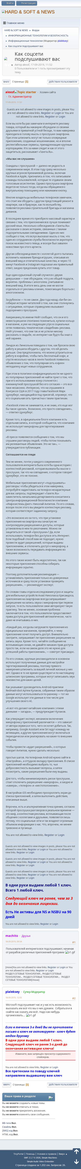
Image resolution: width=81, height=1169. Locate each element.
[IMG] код (7, 1130)
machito (11, 936)
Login (58, 113)
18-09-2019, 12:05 (13, 997)
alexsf (9, 92)
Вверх (6, 1084)
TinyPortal (19, 1153)
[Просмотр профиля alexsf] (9, 65)
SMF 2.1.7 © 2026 (32, 1158)
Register (46, 113)
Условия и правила (46, 1153)
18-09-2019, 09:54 (13, 941)
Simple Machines (49, 1158)
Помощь (30, 1153)
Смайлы (6, 1126)
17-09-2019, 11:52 (13, 102)
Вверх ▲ (63, 1153)
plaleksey (62, 40)
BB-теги (6, 1123)
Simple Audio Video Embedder (40, 1161)
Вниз (6, 81)
